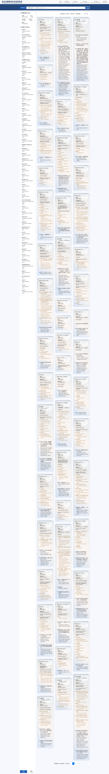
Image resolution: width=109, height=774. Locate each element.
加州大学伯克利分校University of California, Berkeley (27, 36)
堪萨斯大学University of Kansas (26, 154)
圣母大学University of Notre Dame (27, 291)
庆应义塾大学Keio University (25, 135)
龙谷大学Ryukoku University (26, 233)
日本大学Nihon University (25, 195)
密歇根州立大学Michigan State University (27, 159)
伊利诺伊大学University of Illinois (26, 260)
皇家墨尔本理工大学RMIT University (26, 228)
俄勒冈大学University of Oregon (26, 83)
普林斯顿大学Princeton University (26, 119)
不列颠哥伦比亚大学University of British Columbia (26, 61)
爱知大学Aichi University (25, 170)
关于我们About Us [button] (105, 2)
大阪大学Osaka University (25, 185)
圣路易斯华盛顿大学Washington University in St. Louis (28, 266)
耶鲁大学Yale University (25, 190)
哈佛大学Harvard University (26, 30)
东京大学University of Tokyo (26, 42)
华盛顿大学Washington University (27, 222)
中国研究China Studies (67, 2)
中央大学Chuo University (25, 207)
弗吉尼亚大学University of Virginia (26, 164)
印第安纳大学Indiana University (26, 149)
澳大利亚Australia (24, 20)
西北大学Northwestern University (27, 212)
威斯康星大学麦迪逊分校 (27, 144)
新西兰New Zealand (25, 23)
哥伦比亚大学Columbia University (26, 89)
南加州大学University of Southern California (26, 72)
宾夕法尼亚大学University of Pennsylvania (27, 94)
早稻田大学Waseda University (26, 104)
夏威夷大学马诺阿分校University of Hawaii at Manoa (27, 54)
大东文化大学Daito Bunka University (27, 125)
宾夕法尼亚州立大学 (26, 276)
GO (87, 13)
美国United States (25, 16)
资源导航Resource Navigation (96, 2)
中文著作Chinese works (75, 2)
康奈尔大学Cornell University (25, 238)
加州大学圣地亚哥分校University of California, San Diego (28, 201)
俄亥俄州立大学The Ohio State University (27, 180)
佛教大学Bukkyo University (26, 272)
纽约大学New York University (26, 78)
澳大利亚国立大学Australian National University (26, 48)
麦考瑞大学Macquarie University (26, 250)
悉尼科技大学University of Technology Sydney (27, 244)
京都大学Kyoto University (25, 109)
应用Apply (23, 771)
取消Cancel (31, 771)
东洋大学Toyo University (25, 286)
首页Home (60, 2)
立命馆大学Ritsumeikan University (27, 130)
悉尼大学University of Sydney (26, 99)
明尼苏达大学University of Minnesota (27, 217)
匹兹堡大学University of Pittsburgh (27, 140)
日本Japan (32, 16)
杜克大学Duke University (25, 175)
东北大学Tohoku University (26, 255)
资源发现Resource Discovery (85, 2)
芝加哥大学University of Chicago (26, 114)
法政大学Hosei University (25, 281)
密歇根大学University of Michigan (26, 67)
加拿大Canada (30, 20)
